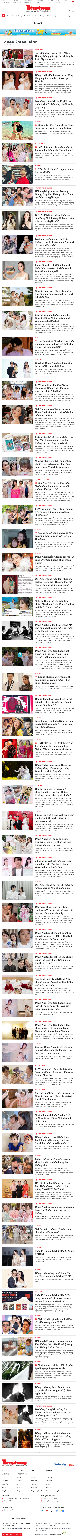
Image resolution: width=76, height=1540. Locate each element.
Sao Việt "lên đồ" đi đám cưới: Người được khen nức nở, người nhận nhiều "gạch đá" (52, 485)
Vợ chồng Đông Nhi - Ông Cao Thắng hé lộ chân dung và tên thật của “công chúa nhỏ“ (53, 1412)
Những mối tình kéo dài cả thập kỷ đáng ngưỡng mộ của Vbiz (54, 1367)
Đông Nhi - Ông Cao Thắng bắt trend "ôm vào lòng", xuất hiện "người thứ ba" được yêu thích (52, 653)
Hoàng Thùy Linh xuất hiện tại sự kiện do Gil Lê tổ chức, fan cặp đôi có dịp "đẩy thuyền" (53, 701)
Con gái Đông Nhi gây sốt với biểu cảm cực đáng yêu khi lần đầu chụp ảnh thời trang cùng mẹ (54, 1050)
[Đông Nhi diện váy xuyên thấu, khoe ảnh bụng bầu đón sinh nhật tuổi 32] (17, 1526)
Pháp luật (56, 16)
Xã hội (9, 16)
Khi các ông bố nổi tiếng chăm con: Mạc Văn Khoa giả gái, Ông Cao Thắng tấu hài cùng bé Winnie (54, 440)
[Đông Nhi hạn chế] (17, 938)
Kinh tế (14, 16)
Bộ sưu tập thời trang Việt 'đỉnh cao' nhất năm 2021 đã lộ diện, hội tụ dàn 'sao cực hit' (54, 817)
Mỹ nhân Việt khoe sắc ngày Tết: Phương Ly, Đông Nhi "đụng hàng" (54, 149)
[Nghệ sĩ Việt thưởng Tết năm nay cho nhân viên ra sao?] (17, 1234)
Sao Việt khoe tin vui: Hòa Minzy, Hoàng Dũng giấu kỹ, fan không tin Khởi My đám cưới (54, 56)
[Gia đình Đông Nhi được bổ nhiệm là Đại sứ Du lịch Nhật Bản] (17, 368)
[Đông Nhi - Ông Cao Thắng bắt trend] (17, 656)
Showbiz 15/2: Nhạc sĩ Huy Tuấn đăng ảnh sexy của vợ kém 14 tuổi (54, 126)
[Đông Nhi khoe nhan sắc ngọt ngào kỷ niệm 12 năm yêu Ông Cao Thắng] (17, 1212)
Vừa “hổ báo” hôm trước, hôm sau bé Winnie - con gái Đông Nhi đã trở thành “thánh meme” (54, 1096)
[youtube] (73, 1)
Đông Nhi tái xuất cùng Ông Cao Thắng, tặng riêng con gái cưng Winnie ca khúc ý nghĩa (53, 768)
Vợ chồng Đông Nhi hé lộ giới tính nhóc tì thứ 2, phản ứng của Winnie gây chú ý (54, 104)
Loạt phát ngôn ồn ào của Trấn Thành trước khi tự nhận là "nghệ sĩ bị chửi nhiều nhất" (54, 242)
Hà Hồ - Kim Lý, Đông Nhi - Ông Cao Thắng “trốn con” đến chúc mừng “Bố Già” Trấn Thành (52, 1186)
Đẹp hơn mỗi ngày (42, 480)
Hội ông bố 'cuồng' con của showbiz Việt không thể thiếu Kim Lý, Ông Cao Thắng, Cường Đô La (54, 1344)
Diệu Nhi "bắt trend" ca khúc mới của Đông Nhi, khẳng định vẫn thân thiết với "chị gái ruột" (54, 218)
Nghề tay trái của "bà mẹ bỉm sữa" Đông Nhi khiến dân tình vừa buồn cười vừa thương (54, 412)
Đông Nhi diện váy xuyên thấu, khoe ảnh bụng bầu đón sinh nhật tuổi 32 (53, 1524)
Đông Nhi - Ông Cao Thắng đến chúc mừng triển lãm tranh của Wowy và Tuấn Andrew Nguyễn (52, 1027)
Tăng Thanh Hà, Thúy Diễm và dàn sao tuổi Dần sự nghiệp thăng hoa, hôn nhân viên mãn (54, 724)
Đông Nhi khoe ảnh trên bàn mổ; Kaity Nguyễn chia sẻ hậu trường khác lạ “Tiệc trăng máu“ (53, 1436)
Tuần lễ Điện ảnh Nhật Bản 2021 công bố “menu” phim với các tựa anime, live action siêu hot (53, 1298)
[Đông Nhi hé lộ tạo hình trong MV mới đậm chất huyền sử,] (17, 630)
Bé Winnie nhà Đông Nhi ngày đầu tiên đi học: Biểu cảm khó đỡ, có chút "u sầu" (54, 511)
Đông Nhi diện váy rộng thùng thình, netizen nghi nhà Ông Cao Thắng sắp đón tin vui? (53, 841)
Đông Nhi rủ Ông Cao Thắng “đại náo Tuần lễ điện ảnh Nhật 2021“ (53, 1275)
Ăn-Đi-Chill (39, 1292)
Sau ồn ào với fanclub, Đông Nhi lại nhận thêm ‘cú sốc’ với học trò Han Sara (54, 535)
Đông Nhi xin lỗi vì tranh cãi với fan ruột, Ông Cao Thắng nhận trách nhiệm (54, 559)
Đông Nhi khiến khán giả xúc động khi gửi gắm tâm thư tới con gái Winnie (54, 78)
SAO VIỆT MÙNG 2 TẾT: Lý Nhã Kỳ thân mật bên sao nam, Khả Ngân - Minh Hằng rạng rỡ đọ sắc (54, 746)
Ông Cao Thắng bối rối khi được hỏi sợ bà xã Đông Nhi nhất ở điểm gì (54, 886)
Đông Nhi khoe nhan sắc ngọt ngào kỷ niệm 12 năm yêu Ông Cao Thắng (54, 1209)
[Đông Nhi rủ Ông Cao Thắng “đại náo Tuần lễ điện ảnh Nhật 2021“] (17, 1278)
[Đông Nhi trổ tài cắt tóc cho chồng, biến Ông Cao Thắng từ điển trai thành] (17, 962)
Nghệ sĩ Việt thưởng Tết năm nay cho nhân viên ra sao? (53, 1230)
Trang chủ (3, 15)
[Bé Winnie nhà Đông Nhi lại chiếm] (17, 1074)
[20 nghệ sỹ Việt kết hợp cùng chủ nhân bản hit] (17, 866)
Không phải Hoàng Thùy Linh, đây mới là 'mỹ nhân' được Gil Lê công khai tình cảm (53, 679)
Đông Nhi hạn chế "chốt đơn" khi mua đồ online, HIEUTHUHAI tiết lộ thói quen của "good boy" (53, 935)
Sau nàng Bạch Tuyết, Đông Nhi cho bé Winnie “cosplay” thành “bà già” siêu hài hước (54, 981)
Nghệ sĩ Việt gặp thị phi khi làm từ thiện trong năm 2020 (53, 1321)
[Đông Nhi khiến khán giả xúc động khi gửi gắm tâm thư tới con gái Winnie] (17, 80)
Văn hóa (38, 360)
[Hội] (17, 794)
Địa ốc (29, 16)
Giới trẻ (49, 16)
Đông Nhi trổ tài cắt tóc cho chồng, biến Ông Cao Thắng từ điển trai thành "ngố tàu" (54, 959)
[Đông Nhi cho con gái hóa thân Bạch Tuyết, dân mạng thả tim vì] (17, 1142)
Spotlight (39, 50)
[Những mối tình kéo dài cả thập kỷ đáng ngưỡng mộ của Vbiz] (17, 1370)
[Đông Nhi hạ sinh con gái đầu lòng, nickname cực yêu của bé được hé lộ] (17, 1460)
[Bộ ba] (17, 1164)
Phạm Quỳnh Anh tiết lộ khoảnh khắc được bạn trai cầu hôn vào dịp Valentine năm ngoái (54, 268)
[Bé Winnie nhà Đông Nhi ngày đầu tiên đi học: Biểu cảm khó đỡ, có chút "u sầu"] (17, 514)
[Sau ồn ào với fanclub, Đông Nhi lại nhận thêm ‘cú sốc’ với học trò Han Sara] (17, 538)
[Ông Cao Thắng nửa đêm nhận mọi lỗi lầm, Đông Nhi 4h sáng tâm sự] (17, 584)
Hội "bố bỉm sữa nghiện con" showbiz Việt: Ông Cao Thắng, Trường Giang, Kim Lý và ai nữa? (53, 791)
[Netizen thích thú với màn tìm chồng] (17, 606)
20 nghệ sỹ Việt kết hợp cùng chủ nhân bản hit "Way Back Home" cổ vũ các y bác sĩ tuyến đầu (53, 863)
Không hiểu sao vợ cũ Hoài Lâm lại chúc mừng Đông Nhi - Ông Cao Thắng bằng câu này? (54, 1502)
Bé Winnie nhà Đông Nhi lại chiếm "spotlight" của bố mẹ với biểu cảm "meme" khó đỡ (54, 1072)
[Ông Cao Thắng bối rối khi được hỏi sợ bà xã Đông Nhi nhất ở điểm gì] (17, 890)
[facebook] (69, 1)
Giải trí (38, 122)
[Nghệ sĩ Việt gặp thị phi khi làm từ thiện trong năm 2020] (17, 1324)
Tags (38, 23)
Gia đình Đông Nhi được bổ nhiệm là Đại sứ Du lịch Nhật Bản (54, 364)
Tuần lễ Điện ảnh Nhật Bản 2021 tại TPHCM (54, 1252)
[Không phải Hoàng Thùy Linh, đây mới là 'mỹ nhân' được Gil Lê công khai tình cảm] (17, 682)
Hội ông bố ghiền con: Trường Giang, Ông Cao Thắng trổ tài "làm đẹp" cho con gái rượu (54, 194)
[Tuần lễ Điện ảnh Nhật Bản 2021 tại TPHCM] (17, 1256)
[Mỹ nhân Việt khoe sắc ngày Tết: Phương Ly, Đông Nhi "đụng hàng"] (17, 152)
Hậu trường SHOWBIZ (43, 72)
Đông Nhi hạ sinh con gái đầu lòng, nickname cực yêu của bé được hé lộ (54, 1457)
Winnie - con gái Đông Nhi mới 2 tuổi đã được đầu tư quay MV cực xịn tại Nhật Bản (54, 294)
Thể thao (63, 16)
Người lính (71, 16)
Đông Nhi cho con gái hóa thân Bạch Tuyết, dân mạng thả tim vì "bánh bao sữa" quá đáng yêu (52, 1140)
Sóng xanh (21, 16)
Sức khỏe (35, 16)
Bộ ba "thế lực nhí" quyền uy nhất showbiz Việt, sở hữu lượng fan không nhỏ (53, 1162)
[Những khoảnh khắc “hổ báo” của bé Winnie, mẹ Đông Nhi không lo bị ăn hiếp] (17, 1120)
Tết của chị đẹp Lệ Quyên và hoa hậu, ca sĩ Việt (54, 171)
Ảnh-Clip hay (40, 144)
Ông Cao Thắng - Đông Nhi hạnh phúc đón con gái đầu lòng (53, 1479)
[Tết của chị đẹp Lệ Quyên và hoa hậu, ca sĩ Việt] (17, 174)
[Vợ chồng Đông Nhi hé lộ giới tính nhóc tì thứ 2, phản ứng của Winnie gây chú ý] (17, 106)
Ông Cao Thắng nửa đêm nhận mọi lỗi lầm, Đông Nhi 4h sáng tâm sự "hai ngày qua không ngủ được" (54, 581)
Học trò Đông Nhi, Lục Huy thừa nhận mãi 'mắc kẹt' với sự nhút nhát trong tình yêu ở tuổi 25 (54, 343)
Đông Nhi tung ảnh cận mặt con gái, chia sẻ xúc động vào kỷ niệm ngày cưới (53, 1390)
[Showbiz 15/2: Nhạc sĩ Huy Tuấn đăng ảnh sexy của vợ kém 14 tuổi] (17, 130)
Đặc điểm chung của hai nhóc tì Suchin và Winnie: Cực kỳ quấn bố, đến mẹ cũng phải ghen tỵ (54, 909)
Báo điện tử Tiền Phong (38, 8)
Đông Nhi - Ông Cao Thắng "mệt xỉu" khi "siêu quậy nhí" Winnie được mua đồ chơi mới (53, 1005)
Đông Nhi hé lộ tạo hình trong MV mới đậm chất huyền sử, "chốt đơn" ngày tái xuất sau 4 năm (54, 627)
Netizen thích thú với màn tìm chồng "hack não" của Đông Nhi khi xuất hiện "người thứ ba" (54, 603)
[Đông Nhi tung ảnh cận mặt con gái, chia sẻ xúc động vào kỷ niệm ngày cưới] (17, 1392)
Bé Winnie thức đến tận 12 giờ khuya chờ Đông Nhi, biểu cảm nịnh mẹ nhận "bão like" (52, 388)
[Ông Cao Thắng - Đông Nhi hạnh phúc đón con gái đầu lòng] (17, 1482)
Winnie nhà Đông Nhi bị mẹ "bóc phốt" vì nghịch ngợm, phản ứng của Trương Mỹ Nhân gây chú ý (53, 463)
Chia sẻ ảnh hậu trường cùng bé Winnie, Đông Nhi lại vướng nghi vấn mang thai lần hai (53, 317)
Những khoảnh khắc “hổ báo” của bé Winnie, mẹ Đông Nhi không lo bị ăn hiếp (53, 1118)
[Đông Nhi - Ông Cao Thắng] (17, 1008)
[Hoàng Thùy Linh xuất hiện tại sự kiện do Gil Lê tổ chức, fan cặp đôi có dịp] (17, 704)
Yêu (36, 338)
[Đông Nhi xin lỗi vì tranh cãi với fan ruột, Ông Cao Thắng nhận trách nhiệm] (17, 562)
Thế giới (42, 16)
